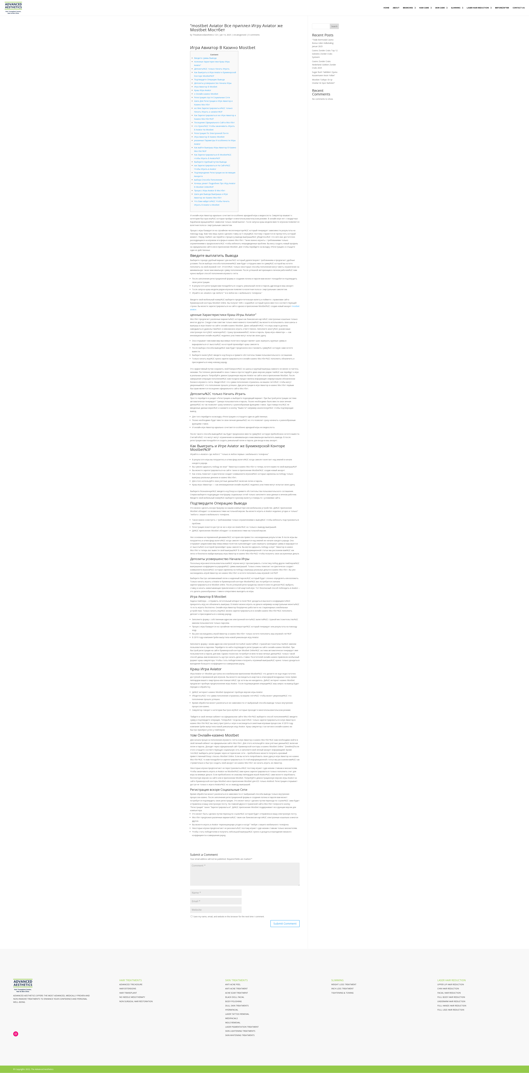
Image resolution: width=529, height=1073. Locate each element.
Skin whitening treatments (240, 1035)
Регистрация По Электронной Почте (211, 133)
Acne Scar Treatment (236, 992)
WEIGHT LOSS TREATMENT (343, 984)
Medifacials (231, 1018)
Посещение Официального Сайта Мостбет (214, 122)
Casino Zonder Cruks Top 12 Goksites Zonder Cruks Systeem (325, 53)
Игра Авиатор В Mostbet (205, 86)
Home (386, 8)
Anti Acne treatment (236, 988)
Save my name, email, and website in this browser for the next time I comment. (228, 916)
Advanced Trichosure (130, 984)
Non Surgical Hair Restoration (136, 1001)
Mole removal (232, 1022)
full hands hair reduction (451, 1005)
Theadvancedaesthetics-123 (205, 34)
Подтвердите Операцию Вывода (209, 79)
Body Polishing (233, 1001)
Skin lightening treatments (240, 1031)
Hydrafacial (231, 1009)
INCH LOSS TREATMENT (342, 988)
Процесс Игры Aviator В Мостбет (209, 190)
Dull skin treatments (237, 1005)
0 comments (254, 34)
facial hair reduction (449, 992)
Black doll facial (234, 997)
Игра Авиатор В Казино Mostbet (209, 136)
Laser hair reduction (478, 8)
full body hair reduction (451, 997)
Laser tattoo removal (237, 1014)
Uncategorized (239, 34)
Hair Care (424, 8)
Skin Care (440, 8)
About (396, 8)
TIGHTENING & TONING (342, 992)
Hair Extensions (127, 988)
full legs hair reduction (450, 1009)
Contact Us (519, 8)
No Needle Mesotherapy (132, 997)
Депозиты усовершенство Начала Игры (212, 83)
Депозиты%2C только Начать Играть (212, 68)
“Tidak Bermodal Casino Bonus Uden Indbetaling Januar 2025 (323, 43)
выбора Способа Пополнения (208, 179)
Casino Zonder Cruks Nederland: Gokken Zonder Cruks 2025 (324, 64)
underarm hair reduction (451, 1001)
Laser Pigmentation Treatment (242, 1026)
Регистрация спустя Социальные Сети (212, 97)
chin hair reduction (448, 988)
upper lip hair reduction (450, 984)
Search (334, 26)
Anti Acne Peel (233, 984)
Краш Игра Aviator (202, 90)
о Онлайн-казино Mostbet (206, 94)
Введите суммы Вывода (205, 58)
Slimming (455, 8)
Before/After (502, 8)
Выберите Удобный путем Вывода (210, 162)
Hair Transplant (128, 992)
